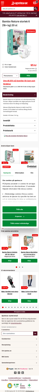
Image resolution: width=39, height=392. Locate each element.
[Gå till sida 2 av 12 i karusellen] (6, 307)
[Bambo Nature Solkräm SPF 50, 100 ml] (10, 242)
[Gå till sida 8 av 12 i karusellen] (24, 307)
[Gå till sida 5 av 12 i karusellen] (15, 307)
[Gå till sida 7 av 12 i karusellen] (21, 307)
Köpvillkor (4, 380)
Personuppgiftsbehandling (18, 380)
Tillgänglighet (33, 380)
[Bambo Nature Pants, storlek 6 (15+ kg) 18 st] (10, 157)
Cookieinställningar (14, 378)
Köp (28, 75)
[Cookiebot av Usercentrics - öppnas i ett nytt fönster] (28, 167)
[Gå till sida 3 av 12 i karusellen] (9, 307)
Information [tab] (19, 173)
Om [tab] (32, 173)
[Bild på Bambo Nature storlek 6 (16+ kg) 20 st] (19, 44)
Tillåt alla (19, 209)
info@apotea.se (30, 391)
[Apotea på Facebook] (16, 372)
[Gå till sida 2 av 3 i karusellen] (19, 267)
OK (35, 333)
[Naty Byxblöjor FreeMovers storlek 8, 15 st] (29, 157)
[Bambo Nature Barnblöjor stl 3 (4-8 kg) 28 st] (29, 242)
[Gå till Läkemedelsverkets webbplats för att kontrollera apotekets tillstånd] (16, 385)
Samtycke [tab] (7, 173)
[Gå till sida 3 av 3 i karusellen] (22, 267)
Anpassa (18, 216)
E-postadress (6, 329)
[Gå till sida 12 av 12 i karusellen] (36, 307)
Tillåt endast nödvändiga (19, 223)
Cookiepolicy (26, 378)
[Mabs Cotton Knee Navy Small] (29, 281)
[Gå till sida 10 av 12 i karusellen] (30, 307)
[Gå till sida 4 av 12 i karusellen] (12, 307)
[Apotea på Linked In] (23, 372)
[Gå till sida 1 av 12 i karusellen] (3, 307)
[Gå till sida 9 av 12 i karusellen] (27, 307)
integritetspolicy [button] (16, 323)
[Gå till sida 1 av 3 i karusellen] (16, 267)
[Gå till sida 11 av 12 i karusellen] (33, 307)
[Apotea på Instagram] (19, 372)
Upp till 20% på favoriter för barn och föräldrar (19, 82)
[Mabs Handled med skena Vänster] (10, 281)
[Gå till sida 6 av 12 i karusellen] (18, 307)
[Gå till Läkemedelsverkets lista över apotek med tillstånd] (29, 386)
